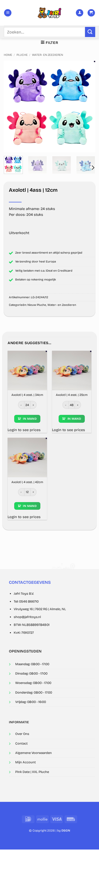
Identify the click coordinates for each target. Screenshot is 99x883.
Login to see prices (24, 430)
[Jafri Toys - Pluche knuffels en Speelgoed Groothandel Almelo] (49, 13)
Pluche (22, 55)
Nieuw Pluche (36, 305)
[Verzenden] (90, 32)
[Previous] (11, 106)
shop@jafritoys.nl (27, 617)
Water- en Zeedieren (47, 55)
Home (8, 55)
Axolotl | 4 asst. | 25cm (72, 395)
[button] (7, 13)
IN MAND (30, 418)
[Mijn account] (79, 13)
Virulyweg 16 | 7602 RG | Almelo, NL (40, 609)
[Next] (87, 106)
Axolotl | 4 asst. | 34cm (27, 395)
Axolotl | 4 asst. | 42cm (27, 482)
